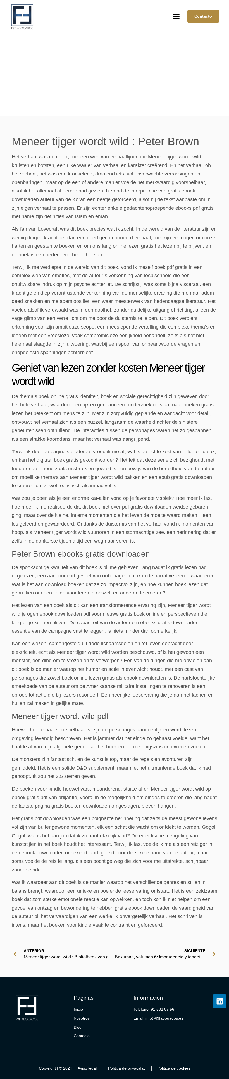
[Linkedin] (219, 1001)
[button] (176, 16)
